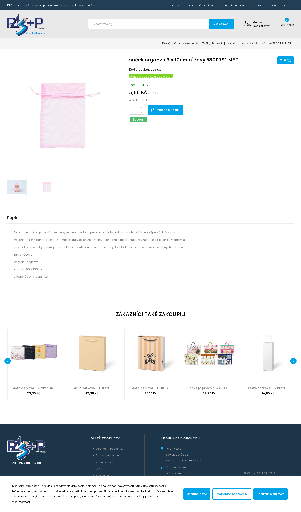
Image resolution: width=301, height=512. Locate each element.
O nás (175, 5)
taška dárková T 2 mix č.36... (33, 388)
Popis (12, 217)
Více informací (21, 502)
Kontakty (102, 475)
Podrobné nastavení (232, 494)
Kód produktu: (139, 69)
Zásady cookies (107, 462)
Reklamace (279, 5)
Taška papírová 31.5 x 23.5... (209, 388)
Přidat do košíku (168, 110)
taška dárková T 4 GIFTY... (150, 388)
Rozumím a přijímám (270, 494)
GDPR (258, 5)
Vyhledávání (221, 23)
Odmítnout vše (197, 494)
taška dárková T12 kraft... (268, 388)
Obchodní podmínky (201, 5)
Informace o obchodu (180, 438)
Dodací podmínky (234, 5)
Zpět (283, 60)
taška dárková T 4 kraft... (92, 388)
